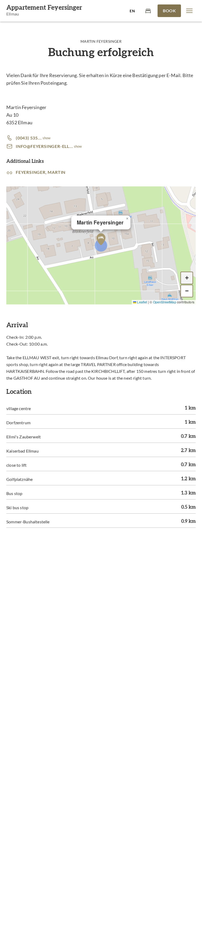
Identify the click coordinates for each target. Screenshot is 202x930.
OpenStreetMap (164, 302)
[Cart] (148, 10)
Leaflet (141, 302)
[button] (189, 10)
